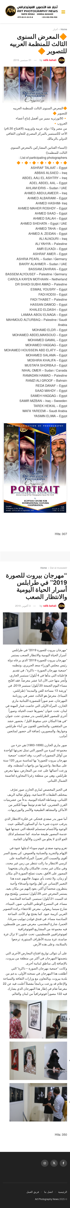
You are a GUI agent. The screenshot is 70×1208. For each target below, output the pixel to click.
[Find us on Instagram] (44, 1163)
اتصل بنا (48, 1192)
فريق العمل (32, 1192)
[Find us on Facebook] (63, 1163)
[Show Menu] (63, 11)
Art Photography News (47, 1199)
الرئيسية (62, 1192)
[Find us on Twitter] (54, 1163)
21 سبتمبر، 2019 (22, 60)
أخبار (55, 29)
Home (64, 29)
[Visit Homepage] (32, 12)
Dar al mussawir (58, 567)
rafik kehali (49, 60)
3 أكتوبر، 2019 (23, 606)
